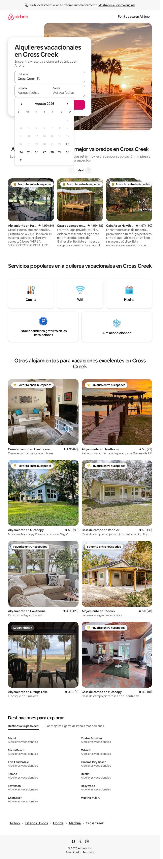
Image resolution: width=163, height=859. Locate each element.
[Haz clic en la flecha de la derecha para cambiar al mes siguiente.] (67, 104)
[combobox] (50, 78)
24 (21, 152)
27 (44, 152)
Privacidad (72, 852)
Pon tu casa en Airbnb (134, 16)
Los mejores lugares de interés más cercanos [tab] (75, 726)
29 (59, 152)
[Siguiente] (88, 170)
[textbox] (32, 92)
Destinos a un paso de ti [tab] (23, 726)
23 (67, 144)
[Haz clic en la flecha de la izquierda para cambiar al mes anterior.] (21, 104)
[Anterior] (71, 170)
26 (36, 152)
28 (52, 152)
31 (21, 160)
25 (28, 152)
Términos (89, 852)
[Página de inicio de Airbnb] (18, 16)
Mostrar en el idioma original (116, 5)
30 (67, 152)
